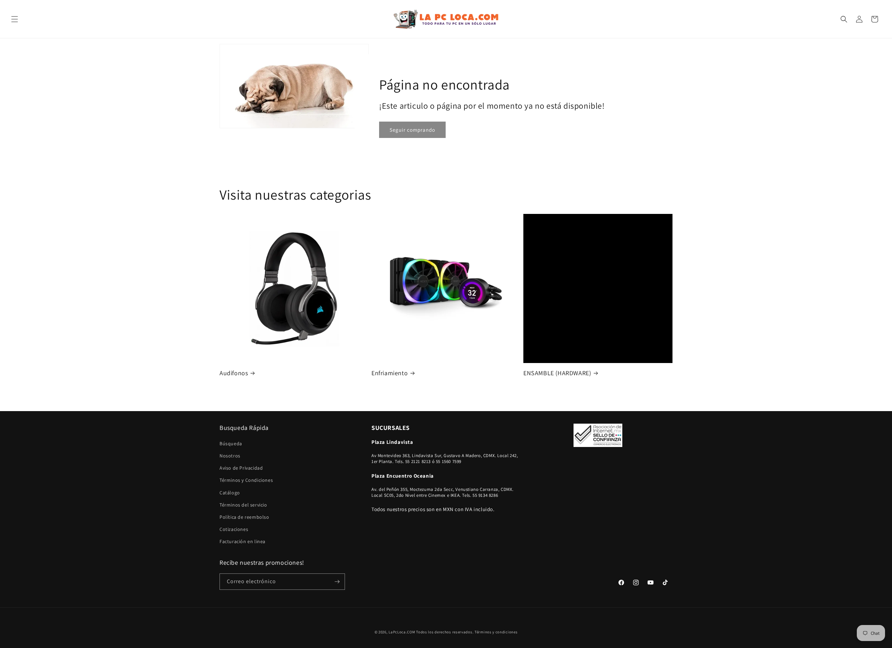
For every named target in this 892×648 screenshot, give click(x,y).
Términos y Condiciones (246, 480)
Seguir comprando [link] (412, 129)
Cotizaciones (234, 529)
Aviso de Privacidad (241, 468)
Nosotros (230, 456)
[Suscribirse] (337, 581)
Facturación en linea (243, 541)
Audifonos (234, 373)
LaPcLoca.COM (402, 632)
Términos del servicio (243, 505)
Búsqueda (231, 443)
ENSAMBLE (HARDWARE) (557, 373)
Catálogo (230, 492)
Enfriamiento (389, 373)
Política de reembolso (244, 517)
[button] (14, 19)
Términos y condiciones (496, 632)
